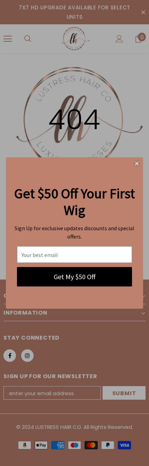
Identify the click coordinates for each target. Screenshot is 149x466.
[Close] (136, 163)
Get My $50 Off (75, 276)
